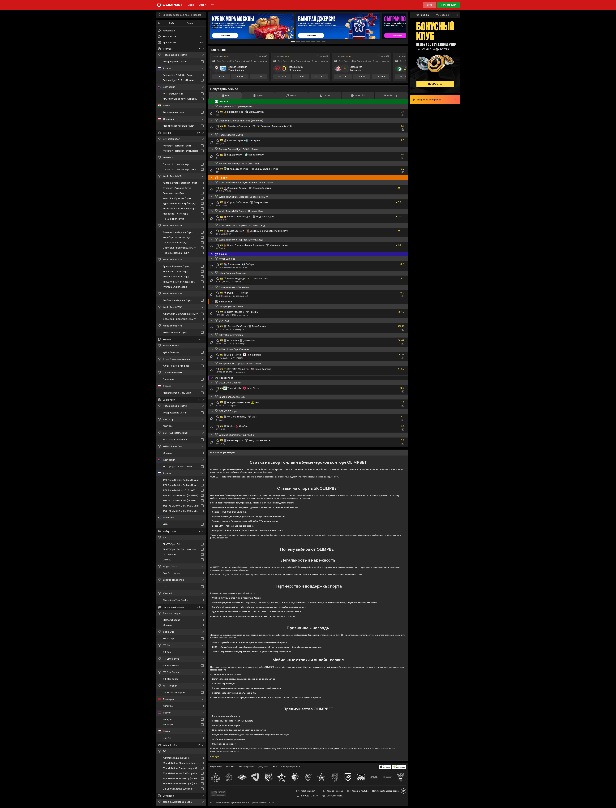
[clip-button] (211, 113)
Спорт (202, 4)
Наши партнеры (247, 766)
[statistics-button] (260, 56)
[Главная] (170, 5)
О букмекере (216, 766)
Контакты (230, 766)
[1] (297, 41)
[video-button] (403, 158)
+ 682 (325, 56)
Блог (275, 766)
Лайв (191, 4)
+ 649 (264, 56)
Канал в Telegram (335, 791)
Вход (429, 4)
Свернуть (214, 756)
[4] (313, 41)
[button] (159, 23)
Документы (263, 766)
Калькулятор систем (291, 766)
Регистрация (448, 4)
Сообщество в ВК (334, 795)
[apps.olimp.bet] (385, 767)
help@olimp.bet (308, 791)
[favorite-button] (256, 56)
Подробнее (435, 83)
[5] (318, 41)
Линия (190, 23)
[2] (303, 41)
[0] (292, 41)
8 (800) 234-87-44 (309, 795)
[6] (323, 41)
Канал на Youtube (360, 791)
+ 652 (386, 56)
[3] (308, 41)
